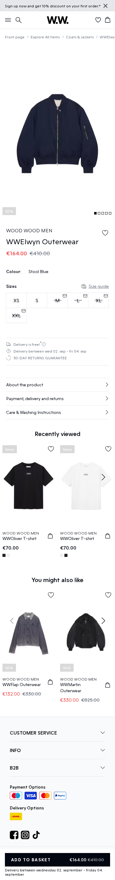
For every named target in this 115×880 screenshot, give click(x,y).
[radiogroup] (57, 308)
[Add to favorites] (105, 233)
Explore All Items (45, 37)
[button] (57, 385)
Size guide (99, 286)
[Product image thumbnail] (95, 213)
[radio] (16, 300)
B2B (14, 767)
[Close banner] (105, 5)
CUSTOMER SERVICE (33, 732)
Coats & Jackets (80, 37)
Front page (15, 37)
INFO (15, 750)
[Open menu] (6, 20)
